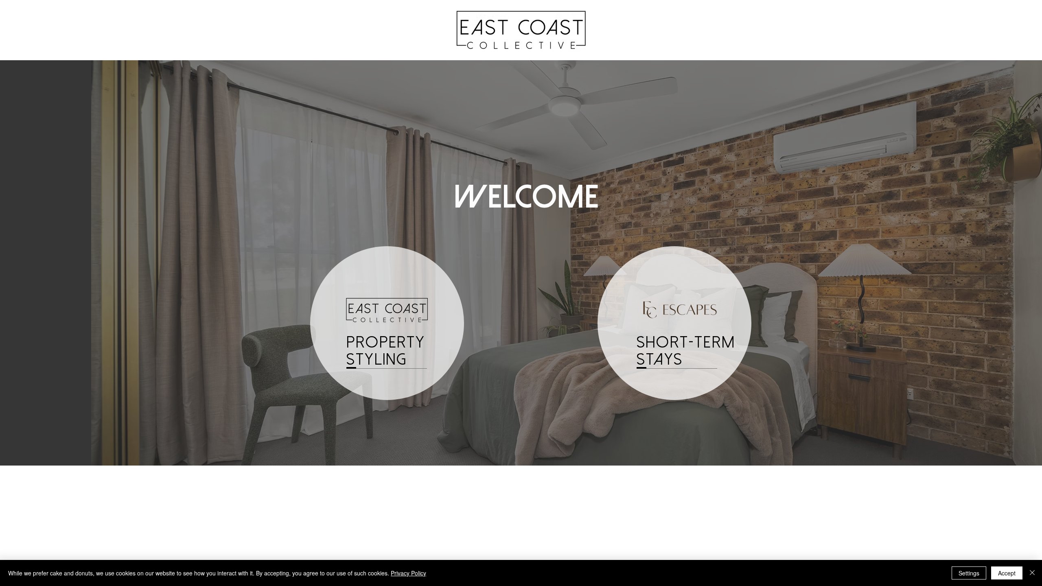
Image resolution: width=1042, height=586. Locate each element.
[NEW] (674, 323)
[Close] (1032, 572)
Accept (1007, 573)
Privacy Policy (408, 573)
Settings (969, 573)
